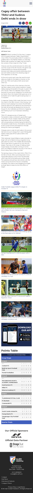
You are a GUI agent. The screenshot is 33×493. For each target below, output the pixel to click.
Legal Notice (21, 487)
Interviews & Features (7, 481)
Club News (4, 479)
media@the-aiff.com (16, 474)
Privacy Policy (12, 487)
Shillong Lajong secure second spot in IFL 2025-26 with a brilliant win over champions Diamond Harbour (16, 210)
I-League (4, 477)
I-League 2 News (6, 483)
